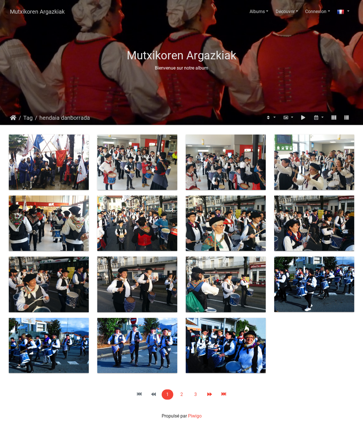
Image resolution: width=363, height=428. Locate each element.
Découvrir (285, 11)
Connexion (315, 11)
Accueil (13, 118)
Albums (257, 11)
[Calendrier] (318, 117)
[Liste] (346, 117)
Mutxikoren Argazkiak (37, 11)
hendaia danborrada (64, 117)
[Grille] (333, 117)
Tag (28, 117)
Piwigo (195, 416)
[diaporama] (303, 117)
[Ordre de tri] (270, 117)
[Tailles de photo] (288, 117)
